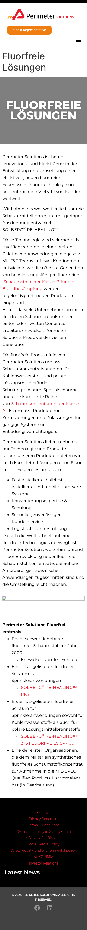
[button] (78, 41)
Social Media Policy (44, 844)
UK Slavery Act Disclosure (43, 838)
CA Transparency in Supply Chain (43, 831)
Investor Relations (43, 863)
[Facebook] (37, 908)
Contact (43, 812)
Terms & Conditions (44, 825)
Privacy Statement (43, 819)
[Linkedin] (50, 908)
